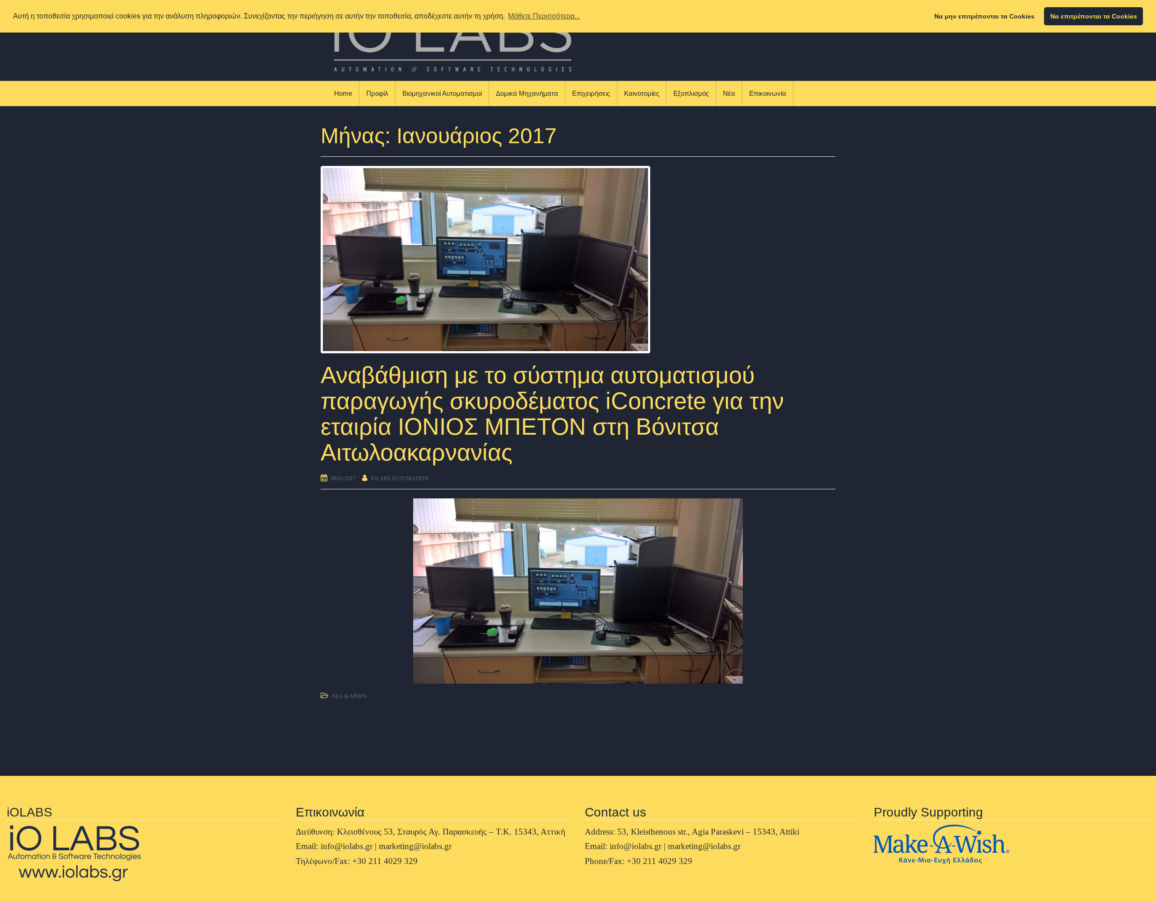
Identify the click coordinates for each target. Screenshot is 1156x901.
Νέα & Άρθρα (349, 696)
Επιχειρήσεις (591, 93)
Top (1134, 879)
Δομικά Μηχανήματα (527, 93)
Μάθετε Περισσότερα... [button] (544, 16)
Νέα (729, 93)
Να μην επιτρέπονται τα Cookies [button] (984, 16)
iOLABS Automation (400, 478)
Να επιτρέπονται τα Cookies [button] (1093, 16)
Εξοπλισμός (691, 93)
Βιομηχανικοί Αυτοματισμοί (442, 93)
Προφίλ (377, 93)
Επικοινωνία (767, 93)
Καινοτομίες (641, 93)
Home (343, 93)
